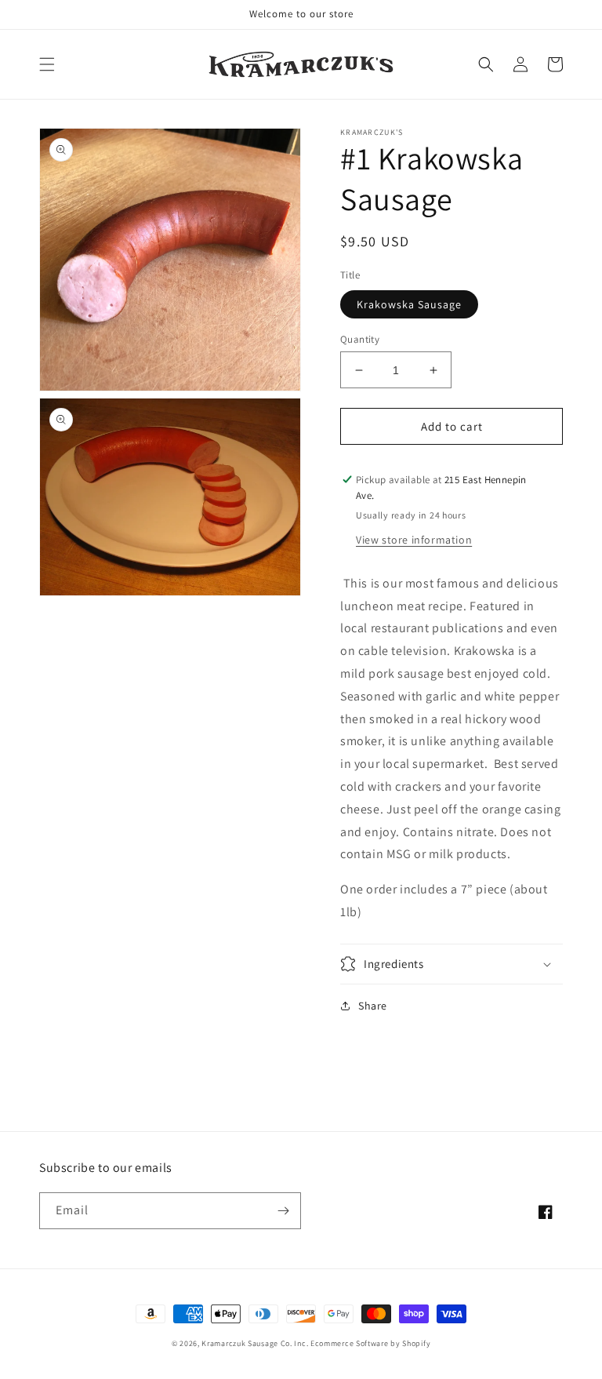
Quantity (359, 339)
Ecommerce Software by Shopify (370, 1343)
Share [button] (372, 1006)
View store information (414, 540)
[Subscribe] (283, 1210)
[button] (47, 64)
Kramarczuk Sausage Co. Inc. (254, 1343)
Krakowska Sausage (409, 304)
